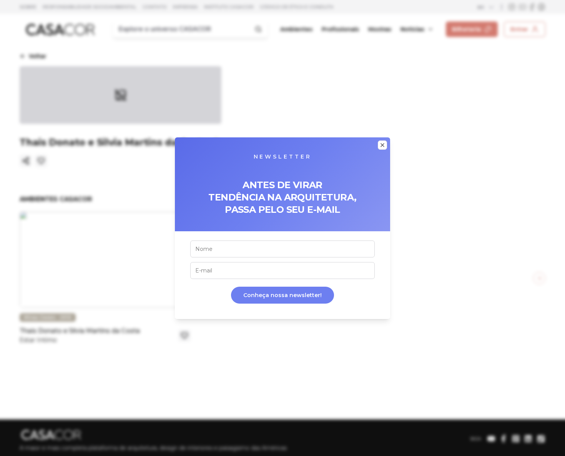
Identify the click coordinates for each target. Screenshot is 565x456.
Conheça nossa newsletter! (282, 295)
